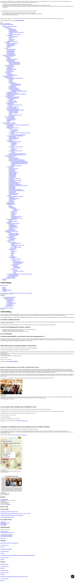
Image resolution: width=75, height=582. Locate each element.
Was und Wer (11, 37)
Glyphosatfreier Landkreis (11, 100)
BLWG (10, 220)
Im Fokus (13, 258)
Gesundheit (9, 195)
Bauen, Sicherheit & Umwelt (8, 76)
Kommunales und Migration (10, 123)
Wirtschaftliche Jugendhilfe (14, 193)
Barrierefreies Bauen (12, 229)
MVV (12, 250)
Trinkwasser (11, 200)
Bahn (12, 255)
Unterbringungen (14, 143)
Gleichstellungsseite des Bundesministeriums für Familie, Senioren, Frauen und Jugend (15, 513)
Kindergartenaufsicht (12, 174)
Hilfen (12, 145)
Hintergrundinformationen (13, 110)
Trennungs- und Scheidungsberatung (15, 189)
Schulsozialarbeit (12, 188)
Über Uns (13, 212)
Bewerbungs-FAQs (10, 52)
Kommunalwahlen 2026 (11, 61)
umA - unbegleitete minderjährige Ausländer (17, 190)
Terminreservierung (12, 29)
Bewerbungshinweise (10, 53)
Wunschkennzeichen (12, 30)
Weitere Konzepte (17, 264)
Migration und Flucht (10, 140)
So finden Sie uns (17, 209)
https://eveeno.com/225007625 (12, 361)
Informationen (7, 42)
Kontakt (15, 210)
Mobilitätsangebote (12, 249)
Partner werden (11, 39)
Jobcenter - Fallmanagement (14, 158)
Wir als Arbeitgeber (10, 50)
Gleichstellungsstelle (4, 499)
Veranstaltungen (14, 213)
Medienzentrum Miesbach (11, 277)
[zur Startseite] (5, 23)
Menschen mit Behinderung (12, 219)
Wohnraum (13, 152)
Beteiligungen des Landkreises (12, 59)
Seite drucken (11, 307)
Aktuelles (11, 99)
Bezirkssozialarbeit (12, 171)
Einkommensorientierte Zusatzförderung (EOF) (19, 161)
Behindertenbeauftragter (13, 221)
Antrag (10, 38)
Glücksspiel (11, 82)
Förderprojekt (11, 179)
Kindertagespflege (12, 181)
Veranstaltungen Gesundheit (14, 198)
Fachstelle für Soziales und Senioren (13, 223)
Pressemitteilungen (10, 74)
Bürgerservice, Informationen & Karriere (10, 26)
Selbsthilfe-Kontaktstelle (13, 225)
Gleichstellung (9, 70)
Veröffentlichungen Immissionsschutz (15, 104)
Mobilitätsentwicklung (13, 257)
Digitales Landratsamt (11, 44)
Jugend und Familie (10, 166)
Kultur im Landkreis (10, 71)
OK (1, 22)
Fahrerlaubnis (11, 133)
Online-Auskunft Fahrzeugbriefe (15, 34)
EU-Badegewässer (12, 199)
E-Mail (1, 504)
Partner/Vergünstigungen (13, 36)
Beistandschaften (12, 169)
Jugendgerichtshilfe (12, 175)
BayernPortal (9, 46)
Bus (12, 254)
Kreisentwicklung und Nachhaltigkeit (11, 231)
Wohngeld (13, 164)
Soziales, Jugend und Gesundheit (10, 155)
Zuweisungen (13, 142)
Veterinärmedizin (10, 125)
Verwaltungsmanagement (9, 65)
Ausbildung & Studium (11, 51)
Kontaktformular (8, 504)
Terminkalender (12, 239)
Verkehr (10, 128)
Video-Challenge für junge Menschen (6, 549)
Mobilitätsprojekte (14, 265)
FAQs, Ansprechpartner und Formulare (16, 146)
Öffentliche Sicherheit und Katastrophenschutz (15, 78)
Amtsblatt (8, 73)
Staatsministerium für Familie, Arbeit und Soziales (9, 511)
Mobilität (8, 241)
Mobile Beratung (12, 186)
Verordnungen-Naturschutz (14, 106)
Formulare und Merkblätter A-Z (12, 43)
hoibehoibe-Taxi (14, 251)
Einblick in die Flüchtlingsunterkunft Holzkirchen (17, 153)
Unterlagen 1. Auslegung (13, 111)
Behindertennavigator (10, 230)
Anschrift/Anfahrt (3, 524)
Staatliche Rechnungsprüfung (14, 137)
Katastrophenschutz (12, 87)
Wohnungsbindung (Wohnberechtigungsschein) (19, 162)
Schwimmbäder (12, 201)
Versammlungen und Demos (14, 88)
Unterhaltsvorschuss (12, 191)
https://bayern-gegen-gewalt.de (21, 434)
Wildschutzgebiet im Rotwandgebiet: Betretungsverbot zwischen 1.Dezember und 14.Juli (14, 576)
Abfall (8, 121)
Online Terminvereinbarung (5, 522)
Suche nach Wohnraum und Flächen (15, 150)
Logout (8, 47)
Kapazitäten (13, 144)
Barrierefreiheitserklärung (7, 290)
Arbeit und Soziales (10, 156)
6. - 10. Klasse (13, 246)
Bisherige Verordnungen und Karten (15, 114)
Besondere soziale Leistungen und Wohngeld (17, 160)
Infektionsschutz (12, 197)
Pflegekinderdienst (12, 187)
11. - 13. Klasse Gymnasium (16, 247)
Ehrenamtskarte (9, 35)
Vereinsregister (11, 240)
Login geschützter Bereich (11, 69)
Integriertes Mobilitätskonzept (19, 262)
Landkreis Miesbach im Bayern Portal (7, 532)
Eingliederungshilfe (12, 173)
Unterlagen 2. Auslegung (13, 112)
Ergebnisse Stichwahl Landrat (14, 62)
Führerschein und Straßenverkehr (13, 127)
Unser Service (13, 208)
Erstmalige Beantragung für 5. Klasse (17, 245)
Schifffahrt (9, 120)
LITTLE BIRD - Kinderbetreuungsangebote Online (18, 185)
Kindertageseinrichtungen (13, 172)
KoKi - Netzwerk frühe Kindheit (15, 178)
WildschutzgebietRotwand (16, 84)
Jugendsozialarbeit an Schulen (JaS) (15, 180)
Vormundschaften (12, 192)
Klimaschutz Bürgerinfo (13, 235)
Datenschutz (5, 278)
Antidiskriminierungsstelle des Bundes (7, 517)
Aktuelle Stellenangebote (11, 49)
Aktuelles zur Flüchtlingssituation (15, 141)
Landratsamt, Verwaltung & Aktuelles (9, 55)
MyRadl (12, 256)
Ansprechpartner (14, 148)
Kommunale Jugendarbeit (13, 183)
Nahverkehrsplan (17, 261)
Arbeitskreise (9, 222)
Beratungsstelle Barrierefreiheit (16, 218)
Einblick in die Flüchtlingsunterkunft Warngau (17, 154)
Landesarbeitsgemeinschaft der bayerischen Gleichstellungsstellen (11, 515)
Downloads (13, 214)
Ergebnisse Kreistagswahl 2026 (14, 64)
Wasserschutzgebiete (10, 117)
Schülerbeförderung (12, 242)
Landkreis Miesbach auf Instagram (6, 535)
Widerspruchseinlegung (11, 45)
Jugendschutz (11, 177)
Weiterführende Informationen (16, 216)
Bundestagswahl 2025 (11, 60)
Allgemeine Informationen (16, 243)
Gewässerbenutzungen (11, 119)
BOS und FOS (14, 248)
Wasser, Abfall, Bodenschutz (10, 116)
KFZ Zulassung (12, 131)
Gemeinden (9, 58)
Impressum (4, 279)
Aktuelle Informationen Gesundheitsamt (16, 196)
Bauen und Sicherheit (8, 77)
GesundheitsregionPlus (11, 203)
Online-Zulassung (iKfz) (13, 31)
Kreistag (8, 57)
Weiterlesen (2, 553)
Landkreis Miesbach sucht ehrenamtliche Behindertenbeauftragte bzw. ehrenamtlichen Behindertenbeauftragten (17, 555)
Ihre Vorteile (11, 40)
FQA (10, 205)
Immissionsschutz (10, 103)
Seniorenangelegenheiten (13, 227)
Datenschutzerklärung (20, 20)
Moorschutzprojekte (10, 102)
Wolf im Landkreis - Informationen (13, 108)
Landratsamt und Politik (9, 56)
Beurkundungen (12, 170)
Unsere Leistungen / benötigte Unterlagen (16, 32)
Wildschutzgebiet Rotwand (11, 107)
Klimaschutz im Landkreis (13, 233)
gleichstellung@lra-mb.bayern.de (22, 420)
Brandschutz (11, 79)
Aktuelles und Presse (8, 72)
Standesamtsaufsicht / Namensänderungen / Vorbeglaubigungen (18, 124)
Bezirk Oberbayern (14, 217)
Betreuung (11, 206)
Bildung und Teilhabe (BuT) (16, 165)
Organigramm (9, 67)
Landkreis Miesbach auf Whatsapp (6, 536)
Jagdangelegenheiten (12, 83)
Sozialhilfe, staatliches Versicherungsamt (16, 159)
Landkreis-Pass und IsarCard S (12, 41)
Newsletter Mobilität (17, 259)
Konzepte (13, 260)
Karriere (6, 48)
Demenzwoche (11, 224)
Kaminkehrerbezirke (12, 86)
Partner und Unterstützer (13, 101)
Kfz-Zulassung (9, 28)
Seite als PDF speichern (4, 307)
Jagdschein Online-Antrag (15, 85)
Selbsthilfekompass (12, 226)
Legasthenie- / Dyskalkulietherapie (15, 184)
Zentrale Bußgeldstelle (13, 138)
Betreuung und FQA (10, 204)
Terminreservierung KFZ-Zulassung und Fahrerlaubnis (20, 132)
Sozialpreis (11, 228)
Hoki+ (12, 252)
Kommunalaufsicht (12, 136)
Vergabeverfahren (10, 68)
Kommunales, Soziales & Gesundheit (9, 122)
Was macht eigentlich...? (11, 54)
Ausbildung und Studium (4, 570)
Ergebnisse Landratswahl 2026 (14, 63)
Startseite (4, 287)
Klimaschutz (9, 232)
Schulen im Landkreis (11, 276)
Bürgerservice (7, 27)
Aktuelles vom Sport (12, 238)
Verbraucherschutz (10, 126)
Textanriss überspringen (4, 545)
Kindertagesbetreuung (13, 194)
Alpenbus (13, 253)
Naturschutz (9, 105)
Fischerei (10, 80)
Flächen (12, 151)
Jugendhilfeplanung (12, 176)
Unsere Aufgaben (14, 211)
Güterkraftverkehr (14, 129)
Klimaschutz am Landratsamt (14, 234)
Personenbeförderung (15, 130)
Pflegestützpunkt (12, 207)
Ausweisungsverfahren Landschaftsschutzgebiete (15, 109)
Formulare (11, 33)
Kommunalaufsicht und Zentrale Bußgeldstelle (15, 135)
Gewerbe (10, 81)
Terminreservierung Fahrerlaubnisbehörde (18, 134)
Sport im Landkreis (10, 237)
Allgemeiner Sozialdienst (13, 168)
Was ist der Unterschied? (18, 263)
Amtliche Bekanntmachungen (12, 75)
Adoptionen (11, 167)
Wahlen (10, 139)
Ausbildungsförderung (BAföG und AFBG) (19, 163)
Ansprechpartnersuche (11, 66)
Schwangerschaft (10, 202)
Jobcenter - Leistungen (13, 157)
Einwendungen (11, 115)
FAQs (10, 113)
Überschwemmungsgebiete (11, 118)
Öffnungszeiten (3, 521)
